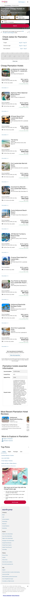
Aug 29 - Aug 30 (23, 42)
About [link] (3, 514)
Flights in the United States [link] (7, 538)
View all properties (15, 355)
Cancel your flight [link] (5, 574)
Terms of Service (15, 595)
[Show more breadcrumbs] (2, 5)
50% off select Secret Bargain (13, 32)
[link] (15, 439)
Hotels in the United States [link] (7, 533)
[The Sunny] (15, 147)
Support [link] (3, 569)
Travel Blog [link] (4, 549)
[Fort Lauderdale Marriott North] (15, 170)
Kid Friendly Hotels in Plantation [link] (8, 466)
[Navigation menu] (27, 2)
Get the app (15, 502)
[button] (15, 88)
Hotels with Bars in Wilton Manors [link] (8, 463)
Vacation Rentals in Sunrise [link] (7, 455)
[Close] (27, 586)
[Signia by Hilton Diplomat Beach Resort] (15, 100)
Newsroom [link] (4, 523)
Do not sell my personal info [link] (7, 564)
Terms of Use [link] (4, 559)
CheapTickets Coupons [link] (6, 545)
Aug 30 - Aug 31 (23, 45)
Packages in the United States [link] (8, 540)
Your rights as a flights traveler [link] (8, 581)
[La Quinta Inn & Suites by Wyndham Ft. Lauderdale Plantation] (15, 76)
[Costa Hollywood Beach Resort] (15, 217)
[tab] (4, 451)
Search (15, 25)
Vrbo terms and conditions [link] (7, 561)
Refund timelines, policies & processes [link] (9, 576)
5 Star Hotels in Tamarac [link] (7, 460)
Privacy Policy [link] (5, 555)
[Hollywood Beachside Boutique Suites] (15, 311)
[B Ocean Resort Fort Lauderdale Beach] (15, 123)
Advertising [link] (4, 528)
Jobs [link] (3, 517)
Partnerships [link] (4, 521)
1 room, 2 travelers (9, 22)
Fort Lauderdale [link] (8, 5)
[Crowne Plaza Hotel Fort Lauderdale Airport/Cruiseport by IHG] (15, 264)
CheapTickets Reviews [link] (6, 542)
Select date (7, 18)
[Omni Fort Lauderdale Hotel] (15, 335)
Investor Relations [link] (5, 525)
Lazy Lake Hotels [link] (5, 458)
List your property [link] (5, 519)
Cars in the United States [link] (7, 536)
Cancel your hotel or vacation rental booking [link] (11, 572)
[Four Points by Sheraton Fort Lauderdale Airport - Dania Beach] (15, 288)
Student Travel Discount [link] (7, 547)
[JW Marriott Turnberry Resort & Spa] (15, 241)
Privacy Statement (7, 595)
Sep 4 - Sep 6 (23, 48)
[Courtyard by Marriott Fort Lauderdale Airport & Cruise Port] (15, 194)
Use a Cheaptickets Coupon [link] (7, 578)
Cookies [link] (3, 557)
